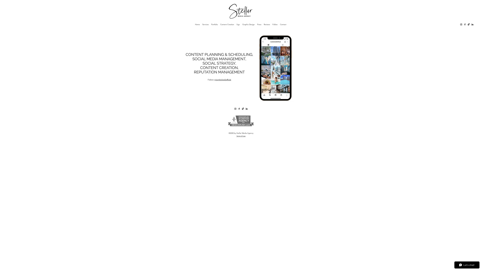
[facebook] (465, 24)
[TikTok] (468, 24)
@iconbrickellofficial (222, 80)
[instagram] (461, 24)
